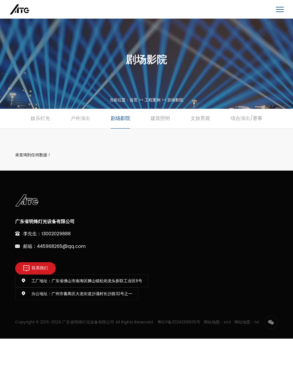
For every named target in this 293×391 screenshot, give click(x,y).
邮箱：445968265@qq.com (54, 246)
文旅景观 (200, 118)
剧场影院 (120, 118)
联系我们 (40, 268)
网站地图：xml (217, 322)
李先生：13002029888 (47, 234)
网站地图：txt (246, 322)
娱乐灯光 (40, 118)
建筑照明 (160, 118)
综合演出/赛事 (246, 118)
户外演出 (80, 118)
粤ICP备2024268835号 (178, 322)
